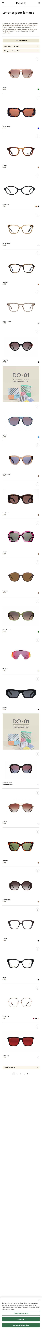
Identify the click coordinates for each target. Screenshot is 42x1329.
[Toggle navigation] (3, 3)
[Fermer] (39, 1300)
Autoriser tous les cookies (21, 1325)
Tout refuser (21, 1319)
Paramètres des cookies (21, 1313)
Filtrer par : (7, 46)
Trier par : (7, 51)
